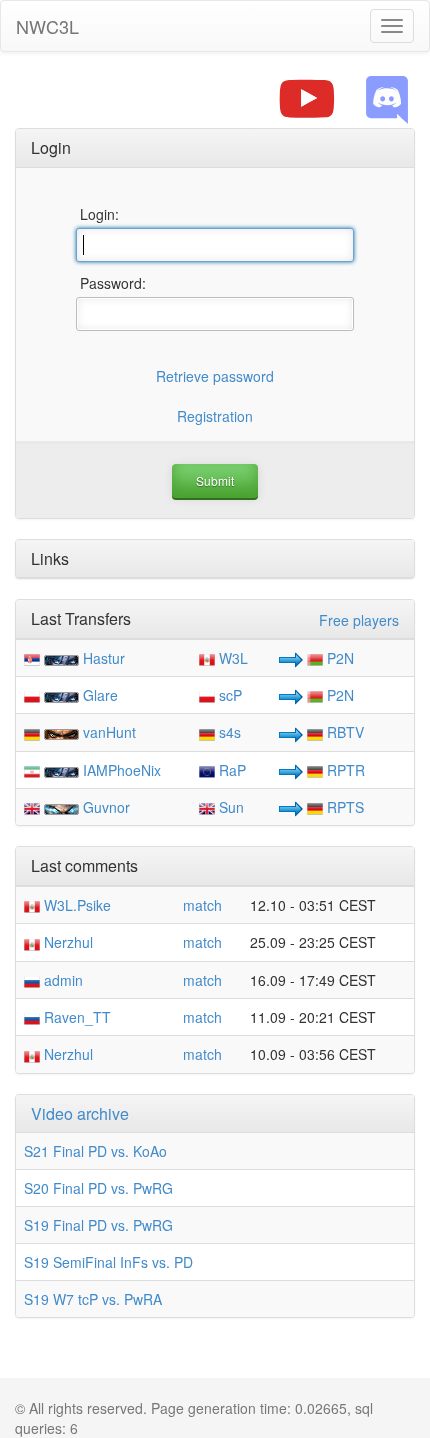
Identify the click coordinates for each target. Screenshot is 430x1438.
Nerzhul (66, 942)
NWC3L (47, 26)
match (202, 905)
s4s (228, 732)
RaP (230, 770)
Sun (229, 807)
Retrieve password (215, 376)
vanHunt (109, 732)
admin (61, 980)
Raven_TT (75, 1017)
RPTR (344, 770)
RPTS (343, 807)
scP (228, 695)
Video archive (80, 1113)
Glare (100, 695)
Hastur (104, 658)
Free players (359, 620)
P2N (338, 658)
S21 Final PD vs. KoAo (95, 1151)
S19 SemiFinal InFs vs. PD (108, 1262)
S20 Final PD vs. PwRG (98, 1188)
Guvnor (106, 807)
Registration (215, 416)
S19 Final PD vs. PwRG (98, 1225)
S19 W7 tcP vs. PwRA (93, 1299)
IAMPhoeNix (122, 770)
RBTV (343, 732)
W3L (231, 658)
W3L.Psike (75, 905)
